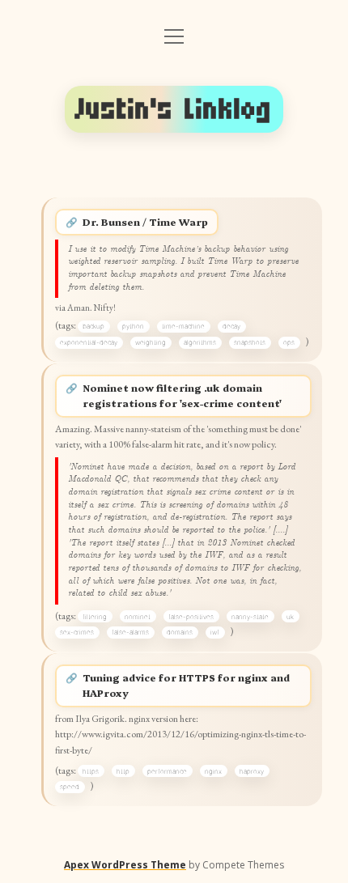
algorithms (200, 342)
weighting (150, 342)
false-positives (191, 617)
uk (290, 617)
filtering (95, 617)
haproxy (252, 771)
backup (93, 326)
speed (69, 787)
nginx (213, 771)
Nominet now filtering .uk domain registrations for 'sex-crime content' (182, 395)
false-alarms (130, 632)
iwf (214, 632)
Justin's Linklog (174, 108)
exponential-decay (88, 342)
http (123, 771)
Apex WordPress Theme (125, 865)
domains (180, 632)
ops (289, 342)
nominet (138, 617)
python (133, 326)
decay (231, 326)
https (91, 771)
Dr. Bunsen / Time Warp (145, 221)
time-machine (183, 326)
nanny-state (250, 617)
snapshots (249, 342)
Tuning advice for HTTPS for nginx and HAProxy (186, 685)
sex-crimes (77, 632)
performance (167, 771)
